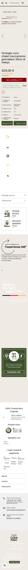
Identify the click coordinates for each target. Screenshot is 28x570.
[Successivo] (25, 35)
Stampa (14, 215)
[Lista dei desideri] (23, 3)
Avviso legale (8, 556)
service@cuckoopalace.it (16, 510)
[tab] (14, 195)
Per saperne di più (18, 300)
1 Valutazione (5, 75)
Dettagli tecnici (7, 123)
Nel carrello (12, 80)
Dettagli (24, 85)
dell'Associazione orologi (18, 417)
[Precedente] (3, 35)
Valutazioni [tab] (6, 200)
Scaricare (14, 225)
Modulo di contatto (13, 518)
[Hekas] (5, 21)
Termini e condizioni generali (13, 554)
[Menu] (3, 3)
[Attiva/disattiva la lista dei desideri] (3, 92)
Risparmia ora (14, 372)
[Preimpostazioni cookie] (4, 565)
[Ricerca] (6, 3)
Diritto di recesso (18, 556)
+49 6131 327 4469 (14, 500)
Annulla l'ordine (14, 562)
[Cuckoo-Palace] (14, 3)
